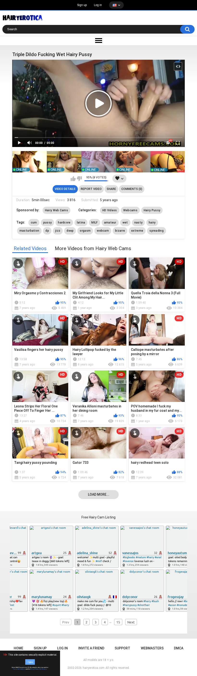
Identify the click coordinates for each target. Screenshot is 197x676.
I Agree (30, 662)
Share (111, 189)
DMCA (178, 648)
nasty (138, 222)
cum (34, 222)
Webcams (130, 210)
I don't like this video (79, 178)
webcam (103, 230)
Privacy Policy (35, 669)
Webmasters (152, 648)
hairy (152, 222)
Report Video (91, 189)
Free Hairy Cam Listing (98, 517)
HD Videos (109, 210)
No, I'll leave (43, 669)
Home (18, 648)
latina (81, 222)
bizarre (120, 230)
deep (70, 230)
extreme (137, 230)
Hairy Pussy (152, 210)
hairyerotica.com (94, 668)
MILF (94, 222)
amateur (110, 222)
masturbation (29, 230)
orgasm (85, 230)
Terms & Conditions (19, 669)
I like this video (73, 178)
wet (125, 222)
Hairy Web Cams (56, 210)
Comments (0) (131, 189)
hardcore (64, 222)
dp (47, 230)
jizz (57, 230)
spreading (156, 230)
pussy (47, 222)
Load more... (98, 494)
